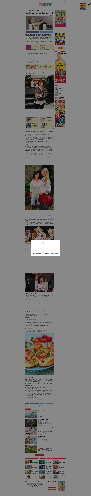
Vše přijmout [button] (54, 253)
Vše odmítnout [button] (47, 253)
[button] (45, 247)
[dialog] (45, 248)
